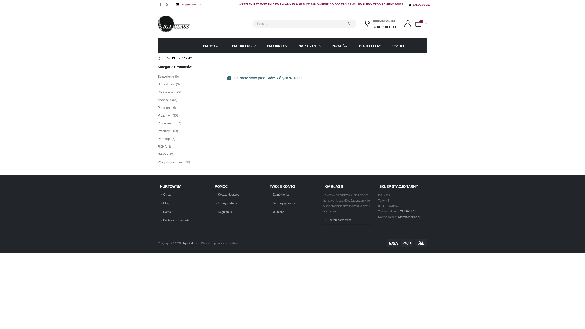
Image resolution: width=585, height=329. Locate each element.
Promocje (212, 46)
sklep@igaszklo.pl (191, 4)
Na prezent (308, 46)
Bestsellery (370, 46)
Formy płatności (228, 203)
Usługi (398, 46)
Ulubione (278, 212)
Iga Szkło (190, 243)
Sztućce (163, 154)
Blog (166, 203)
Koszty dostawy (228, 194)
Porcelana (164, 107)
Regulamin (225, 212)
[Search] (350, 24)
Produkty (275, 46)
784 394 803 (408, 211)
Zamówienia (281, 194)
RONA (162, 146)
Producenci (242, 46)
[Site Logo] (174, 24)
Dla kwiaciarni (167, 92)
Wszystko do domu (170, 162)
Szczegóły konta (284, 203)
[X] (167, 5)
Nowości (340, 46)
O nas (167, 194)
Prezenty (164, 115)
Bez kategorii (166, 84)
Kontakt (168, 212)
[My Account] (408, 23)
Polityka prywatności (177, 220)
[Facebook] (160, 5)
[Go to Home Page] (159, 58)
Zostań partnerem (339, 220)
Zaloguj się (420, 4)
